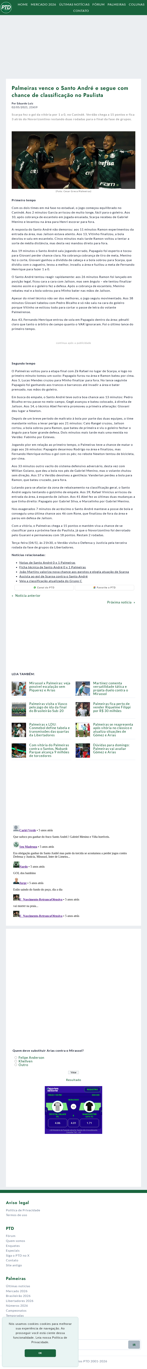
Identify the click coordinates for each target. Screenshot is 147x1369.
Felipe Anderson (31, 1058)
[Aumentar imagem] (130, 136)
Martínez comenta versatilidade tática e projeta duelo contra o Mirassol (110, 688)
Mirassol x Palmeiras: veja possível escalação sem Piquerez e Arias (49, 686)
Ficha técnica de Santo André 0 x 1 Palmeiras (52, 567)
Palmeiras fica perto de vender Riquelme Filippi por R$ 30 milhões (112, 707)
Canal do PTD (46, 587)
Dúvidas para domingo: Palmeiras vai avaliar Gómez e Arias (111, 748)
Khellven (25, 1061)
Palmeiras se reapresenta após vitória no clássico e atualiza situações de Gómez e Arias (113, 729)
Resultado (73, 1080)
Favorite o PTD (106, 587)
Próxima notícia (119, 602)
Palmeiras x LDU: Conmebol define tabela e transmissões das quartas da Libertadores (49, 729)
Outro (23, 1065)
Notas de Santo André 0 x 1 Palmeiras (47, 562)
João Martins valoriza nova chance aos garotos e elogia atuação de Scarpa (74, 571)
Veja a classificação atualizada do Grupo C (50, 581)
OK (40, 1353)
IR (134, 1344)
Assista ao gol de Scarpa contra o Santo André (53, 576)
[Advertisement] (73, 45)
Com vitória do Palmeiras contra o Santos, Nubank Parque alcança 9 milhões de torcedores (49, 750)
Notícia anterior (28, 596)
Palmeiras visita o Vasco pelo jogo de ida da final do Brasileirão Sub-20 (48, 707)
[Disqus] (73, 871)
